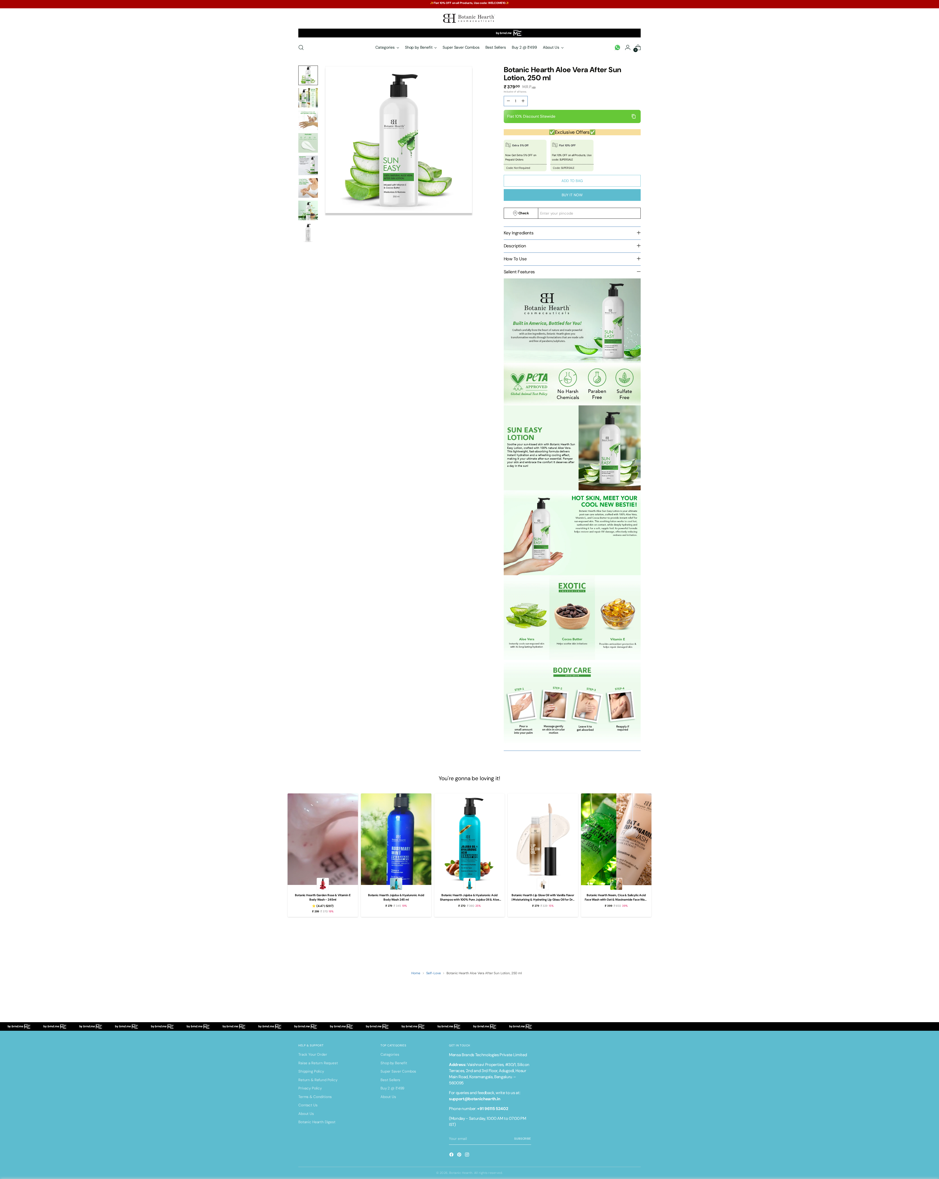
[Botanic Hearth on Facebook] (452, 1155)
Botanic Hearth (460, 1173)
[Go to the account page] (617, 47)
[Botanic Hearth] (469, 18)
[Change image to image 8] (308, 233)
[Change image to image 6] (308, 188)
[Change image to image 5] (308, 165)
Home (415, 973)
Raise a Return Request (318, 1063)
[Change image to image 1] (308, 75)
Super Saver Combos (398, 1071)
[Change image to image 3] (308, 120)
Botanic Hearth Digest (316, 1122)
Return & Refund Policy (317, 1079)
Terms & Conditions (315, 1096)
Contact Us (308, 1105)
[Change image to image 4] (308, 143)
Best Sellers (390, 1079)
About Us (306, 1113)
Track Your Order (312, 1054)
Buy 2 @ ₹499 (392, 1088)
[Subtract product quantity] (523, 101)
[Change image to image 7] (308, 210)
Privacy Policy (310, 1088)
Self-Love (433, 973)
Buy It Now (572, 195)
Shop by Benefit (393, 1063)
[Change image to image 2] (308, 98)
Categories (389, 1054)
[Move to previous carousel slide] (625, 944)
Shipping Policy (311, 1071)
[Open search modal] (301, 47)
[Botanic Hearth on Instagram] (467, 1155)
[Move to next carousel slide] (636, 944)
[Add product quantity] (508, 101)
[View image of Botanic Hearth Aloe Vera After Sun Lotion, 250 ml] (399, 140)
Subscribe (522, 1139)
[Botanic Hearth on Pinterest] (460, 1155)
